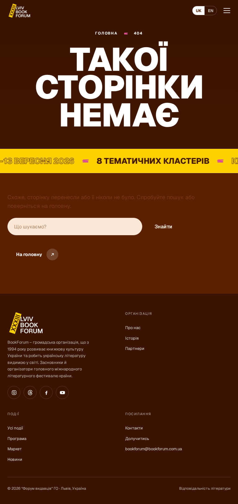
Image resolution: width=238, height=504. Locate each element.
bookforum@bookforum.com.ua (153, 448)
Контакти (134, 428)
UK (198, 10)
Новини (14, 459)
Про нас (132, 327)
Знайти (163, 226)
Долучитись (137, 438)
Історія (132, 338)
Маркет (14, 448)
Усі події (15, 428)
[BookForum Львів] (19, 10)
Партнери (134, 348)
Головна (106, 33)
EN (211, 10)
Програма (16, 438)
